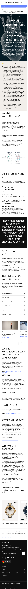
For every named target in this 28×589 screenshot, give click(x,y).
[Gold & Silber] (3, 519)
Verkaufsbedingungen (17, 585)
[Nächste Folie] (23, 343)
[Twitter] (14, 558)
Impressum (15, 588)
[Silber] (4, 519)
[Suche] (6, 2)
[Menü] (2, 2)
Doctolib (9, 537)
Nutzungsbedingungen (7, 588)
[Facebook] (3, 558)
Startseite (4, 9)
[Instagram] (5, 558)
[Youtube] (8, 558)
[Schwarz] (22, 519)
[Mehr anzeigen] (13, 579)
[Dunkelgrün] (23, 519)
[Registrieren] (23, 553)
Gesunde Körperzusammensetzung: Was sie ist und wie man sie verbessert (10, 333)
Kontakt (21, 588)
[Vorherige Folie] (20, 343)
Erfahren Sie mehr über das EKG (10, 440)
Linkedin (4, 537)
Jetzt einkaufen (19, 6)
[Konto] (21, 2)
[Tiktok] (11, 558)
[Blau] (21, 519)
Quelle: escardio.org (14, 245)
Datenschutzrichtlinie (6, 585)
